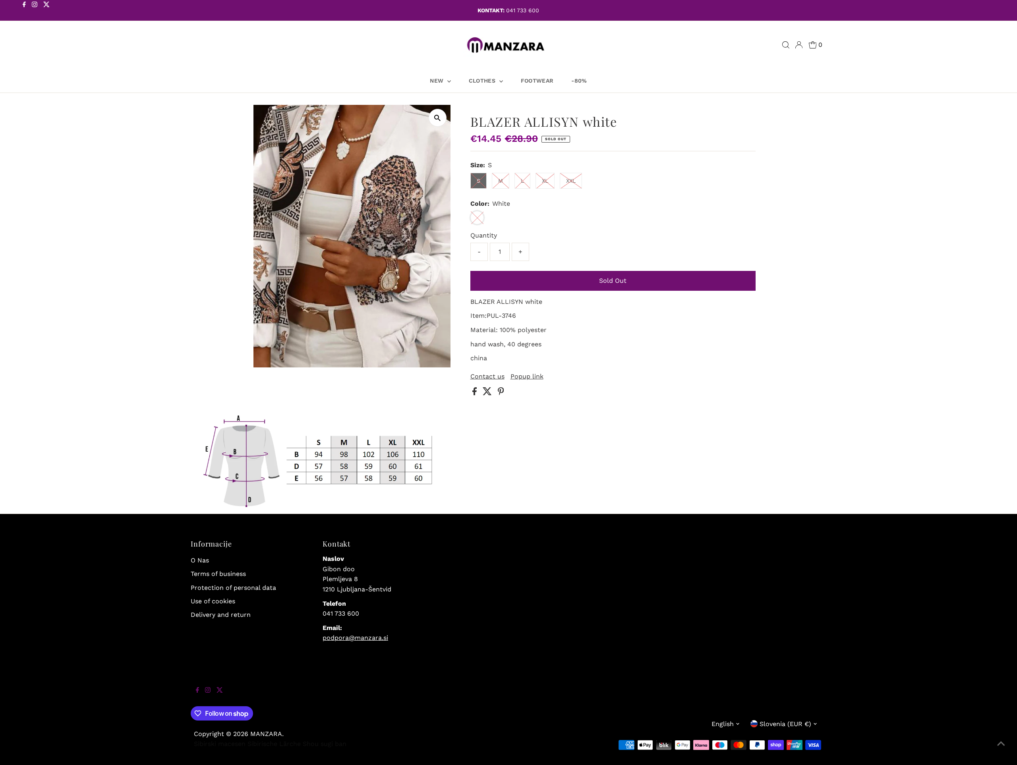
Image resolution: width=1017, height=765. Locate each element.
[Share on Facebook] (475, 393)
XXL (571, 181)
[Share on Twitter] (488, 393)
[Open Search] (785, 44)
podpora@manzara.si (355, 637)
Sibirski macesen (220, 744)
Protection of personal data (233, 587)
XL (545, 181)
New (437, 80)
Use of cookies (213, 601)
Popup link (526, 376)
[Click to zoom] (438, 118)
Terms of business (218, 574)
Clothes (483, 80)
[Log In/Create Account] (798, 44)
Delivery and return (221, 614)
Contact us (487, 376)
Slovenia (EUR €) (785, 724)
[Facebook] (24, 11)
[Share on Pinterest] (501, 393)
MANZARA (266, 734)
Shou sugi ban (324, 744)
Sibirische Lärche (274, 744)
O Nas (200, 560)
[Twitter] (46, 11)
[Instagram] (34, 11)
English (723, 724)
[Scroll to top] (1001, 749)
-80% (579, 80)
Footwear (537, 80)
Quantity (483, 235)
